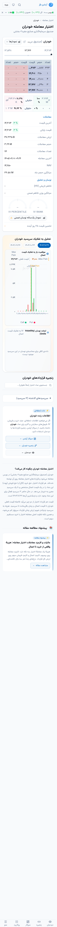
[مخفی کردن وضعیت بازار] (3, 12)
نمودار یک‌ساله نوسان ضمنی (27, 218)
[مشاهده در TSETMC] (24, 42)
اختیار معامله (47, 20)
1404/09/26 (15, 245)
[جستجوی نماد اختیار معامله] (19, 5)
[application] (28, 291)
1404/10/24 (30, 245)
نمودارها (13, 42)
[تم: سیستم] (13, 5)
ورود (6, 4)
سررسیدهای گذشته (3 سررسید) (32, 398)
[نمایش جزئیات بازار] (6, 12)
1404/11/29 (44, 245)
